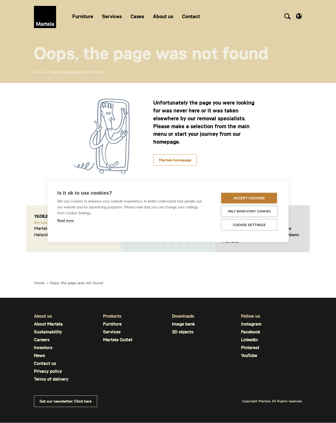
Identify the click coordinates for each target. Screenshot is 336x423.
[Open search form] (287, 17)
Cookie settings (249, 225)
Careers (41, 339)
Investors (43, 347)
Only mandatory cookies (249, 211)
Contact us (45, 363)
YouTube (249, 355)
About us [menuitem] (163, 16)
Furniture (112, 324)
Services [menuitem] (112, 16)
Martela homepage (175, 159)
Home (39, 71)
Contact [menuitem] (191, 16)
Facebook (250, 331)
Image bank (183, 324)
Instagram (251, 324)
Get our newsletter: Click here (66, 401)
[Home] (45, 17)
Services (112, 331)
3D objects (182, 331)
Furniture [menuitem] (82, 16)
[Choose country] (299, 16)
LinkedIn (249, 339)
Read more (65, 220)
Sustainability (48, 331)
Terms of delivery (51, 379)
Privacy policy (48, 371)
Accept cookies (249, 198)
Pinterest (250, 347)
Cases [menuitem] (137, 16)
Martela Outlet (117, 339)
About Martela (48, 324)
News (39, 355)
